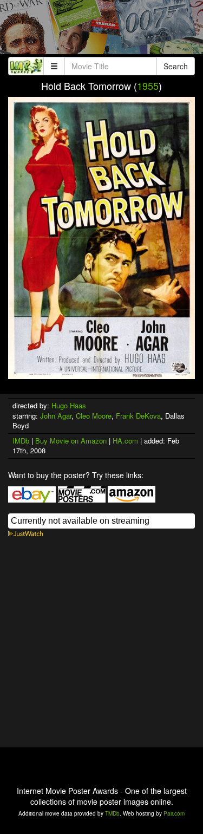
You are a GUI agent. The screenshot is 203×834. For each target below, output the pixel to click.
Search (175, 66)
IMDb (20, 440)
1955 (148, 86)
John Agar (55, 416)
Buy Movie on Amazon (71, 440)
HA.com (125, 440)
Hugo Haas (68, 405)
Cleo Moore (94, 416)
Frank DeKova (138, 416)
